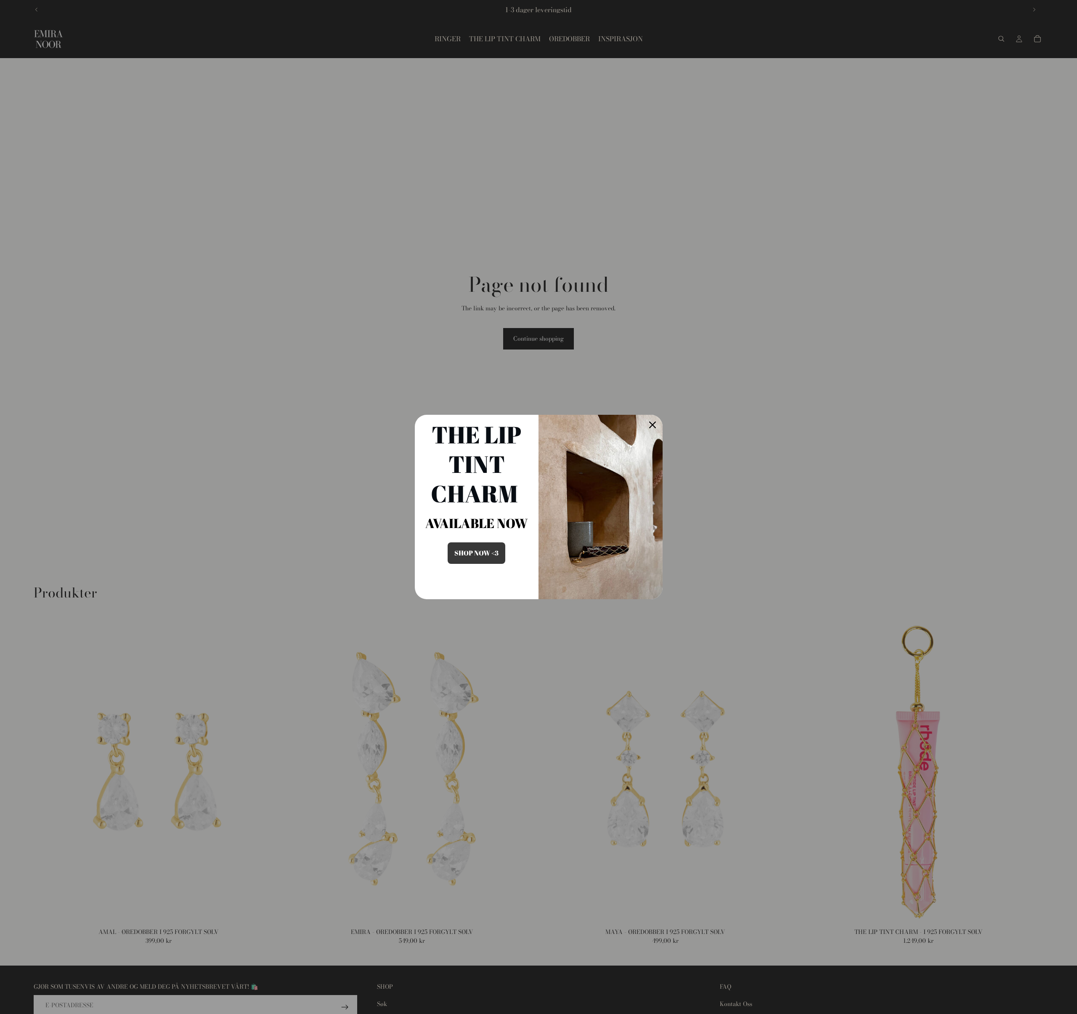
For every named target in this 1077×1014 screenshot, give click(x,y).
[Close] (652, 425)
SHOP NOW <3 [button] (476, 553)
